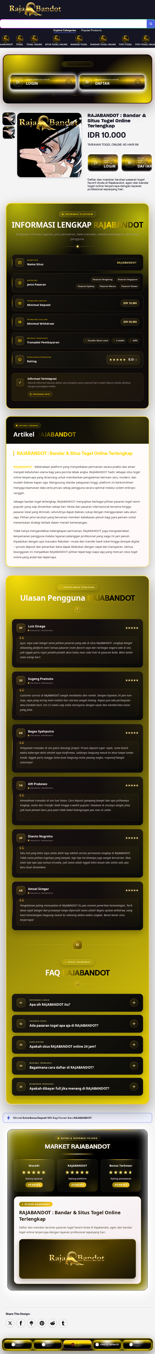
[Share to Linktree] (31, 1323)
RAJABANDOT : (24, 467)
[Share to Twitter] (10, 1323)
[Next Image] (78, 145)
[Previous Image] (20, 145)
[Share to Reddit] (52, 1323)
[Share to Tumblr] (63, 1323)
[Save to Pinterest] (41, 1323)
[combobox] (73, 23)
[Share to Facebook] (20, 1323)
